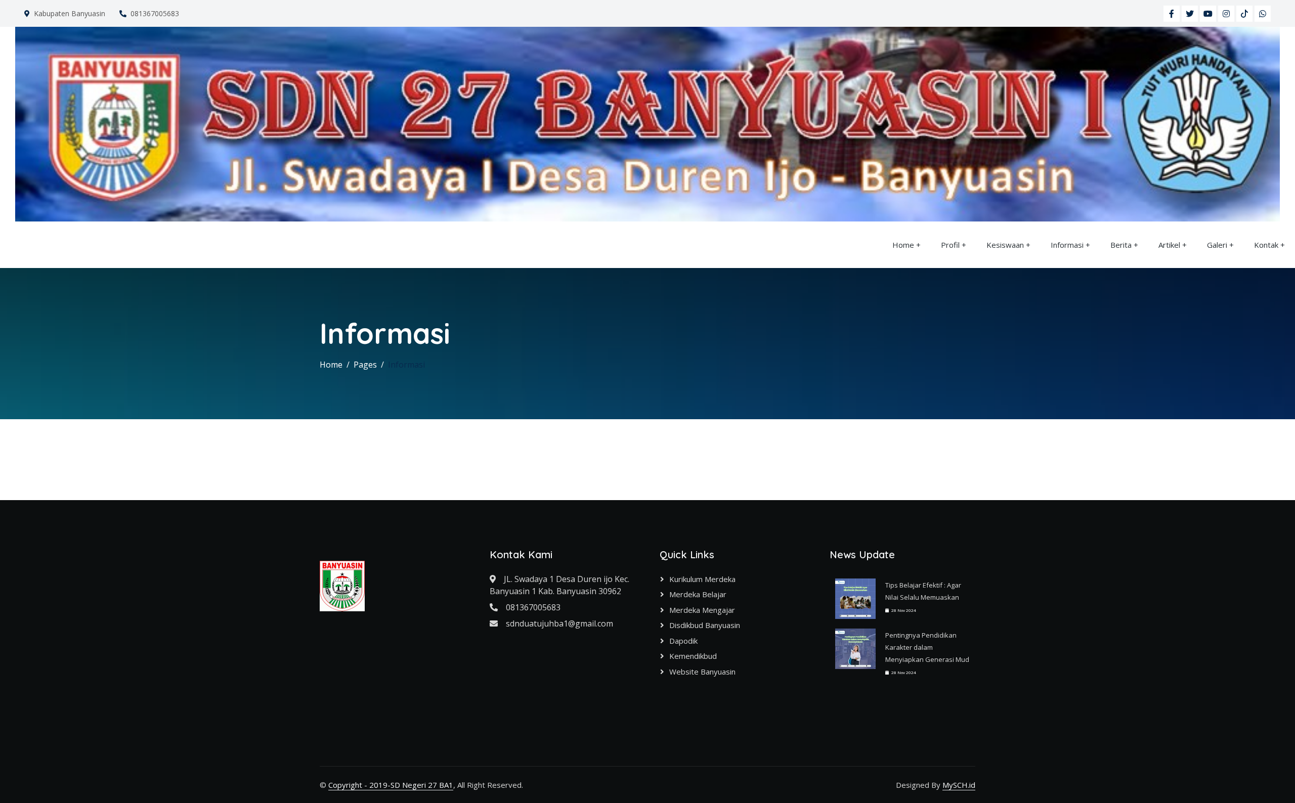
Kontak (1266, 245)
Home (903, 245)
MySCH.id (958, 785)
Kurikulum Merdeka (702, 579)
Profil (950, 245)
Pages (365, 364)
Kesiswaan (1005, 245)
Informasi (1067, 245)
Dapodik (683, 641)
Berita (1121, 245)
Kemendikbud (693, 656)
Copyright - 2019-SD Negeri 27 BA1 (390, 785)
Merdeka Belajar (697, 594)
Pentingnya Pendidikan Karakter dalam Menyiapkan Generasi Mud (927, 647)
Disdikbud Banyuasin (704, 625)
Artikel (1169, 245)
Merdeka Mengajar (702, 610)
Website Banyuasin (702, 671)
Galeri (1217, 245)
